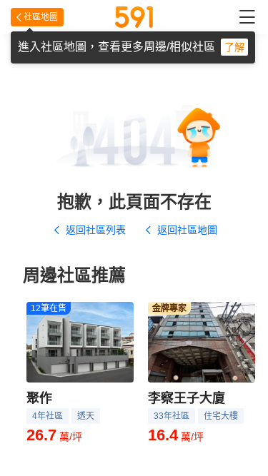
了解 (234, 47)
